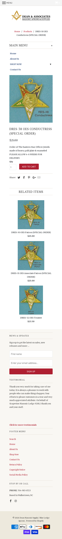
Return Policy (15, 464)
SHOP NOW (16, 64)
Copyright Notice (17, 470)
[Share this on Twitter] (18, 177)
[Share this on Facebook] (23, 177)
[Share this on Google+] (33, 177)
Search (12, 439)
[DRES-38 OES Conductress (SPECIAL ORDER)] (31, 98)
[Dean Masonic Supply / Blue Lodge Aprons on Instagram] (16, 501)
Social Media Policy (18, 475)
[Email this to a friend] (38, 177)
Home (13, 53)
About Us (14, 59)
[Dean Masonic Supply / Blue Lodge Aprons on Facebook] (11, 501)
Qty (11, 161)
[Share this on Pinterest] (28, 177)
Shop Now (14, 454)
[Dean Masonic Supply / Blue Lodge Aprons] (31, 16)
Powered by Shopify (35, 521)
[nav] (7, 3)
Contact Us (15, 69)
